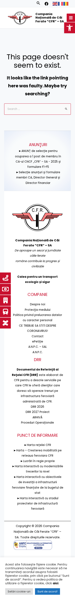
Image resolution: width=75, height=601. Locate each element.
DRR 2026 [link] (37, 407)
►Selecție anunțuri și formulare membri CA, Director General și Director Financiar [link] (38, 177)
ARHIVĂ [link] (37, 417)
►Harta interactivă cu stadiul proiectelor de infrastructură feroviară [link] (37, 503)
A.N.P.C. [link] (37, 352)
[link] (69, 27)
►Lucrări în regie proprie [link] (37, 461)
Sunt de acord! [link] (48, 591)
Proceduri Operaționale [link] (37, 423)
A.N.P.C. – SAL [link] (37, 347)
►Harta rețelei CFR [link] (37, 445)
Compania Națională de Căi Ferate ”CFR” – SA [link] (49, 17)
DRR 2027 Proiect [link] (38, 412)
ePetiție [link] (37, 342)
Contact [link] (38, 336)
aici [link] (55, 583)
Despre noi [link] (37, 304)
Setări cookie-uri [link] (19, 591)
